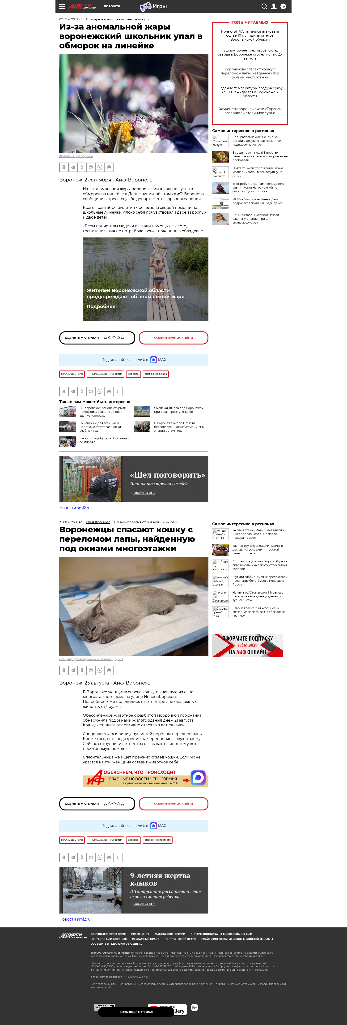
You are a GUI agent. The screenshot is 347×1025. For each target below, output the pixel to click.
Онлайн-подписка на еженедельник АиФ (221, 934)
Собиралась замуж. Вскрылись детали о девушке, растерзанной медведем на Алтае (257, 140)
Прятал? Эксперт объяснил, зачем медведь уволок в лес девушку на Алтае (258, 171)
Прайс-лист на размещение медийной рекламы (237, 939)
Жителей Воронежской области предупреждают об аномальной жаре (136, 293)
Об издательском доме (108, 934)
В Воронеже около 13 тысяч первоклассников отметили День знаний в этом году (179, 426)
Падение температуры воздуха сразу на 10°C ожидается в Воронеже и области (250, 92)
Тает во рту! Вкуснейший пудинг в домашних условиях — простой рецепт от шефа (258, 549)
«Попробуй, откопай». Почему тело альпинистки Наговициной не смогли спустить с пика (259, 187)
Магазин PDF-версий (170, 934)
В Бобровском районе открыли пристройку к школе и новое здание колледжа (103, 411)
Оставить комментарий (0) (173, 337)
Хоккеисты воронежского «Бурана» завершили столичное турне (250, 111)
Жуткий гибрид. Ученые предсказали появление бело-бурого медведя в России (260, 580)
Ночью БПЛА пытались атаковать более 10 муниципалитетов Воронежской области (250, 36)
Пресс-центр (140, 934)
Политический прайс (180, 939)
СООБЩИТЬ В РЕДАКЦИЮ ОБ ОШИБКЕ (116, 943)
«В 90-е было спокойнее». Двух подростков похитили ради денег (257, 201)
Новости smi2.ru (75, 508)
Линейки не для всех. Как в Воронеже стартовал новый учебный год (100, 426)
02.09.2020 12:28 (70, 19)
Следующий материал (136, 1012)
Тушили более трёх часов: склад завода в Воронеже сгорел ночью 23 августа (250, 54)
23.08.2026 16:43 (70, 522)
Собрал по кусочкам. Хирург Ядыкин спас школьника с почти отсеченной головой (260, 565)
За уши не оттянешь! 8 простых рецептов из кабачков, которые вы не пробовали (260, 156)
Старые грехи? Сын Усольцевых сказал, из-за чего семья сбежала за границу (259, 611)
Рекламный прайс (145, 939)
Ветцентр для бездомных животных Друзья (91, 659)
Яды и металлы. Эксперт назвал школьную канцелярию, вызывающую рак (256, 218)
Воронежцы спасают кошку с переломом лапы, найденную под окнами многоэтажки (250, 73)
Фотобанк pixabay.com (76, 156)
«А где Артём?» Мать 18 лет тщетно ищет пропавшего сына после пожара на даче (258, 533)
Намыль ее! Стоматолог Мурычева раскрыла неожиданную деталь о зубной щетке (258, 596)
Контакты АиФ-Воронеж (109, 939)
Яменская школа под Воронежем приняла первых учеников (178, 409)
